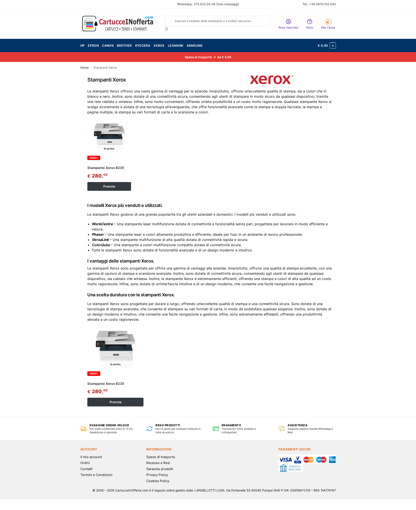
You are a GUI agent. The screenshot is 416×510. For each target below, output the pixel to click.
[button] (327, 45)
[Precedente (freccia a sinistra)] (1, 508)
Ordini (85, 463)
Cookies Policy (157, 481)
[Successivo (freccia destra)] (5, 508)
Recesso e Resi (158, 463)
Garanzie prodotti (159, 469)
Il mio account (91, 457)
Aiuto (309, 27)
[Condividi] (5, 503)
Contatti (86, 469)
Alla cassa (328, 27)
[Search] (166, 29)
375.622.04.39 (204, 4)
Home (84, 67)
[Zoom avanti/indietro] (12, 503)
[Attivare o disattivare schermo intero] (8, 503)
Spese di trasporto (160, 457)
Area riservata (288, 27)
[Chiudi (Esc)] (1, 503)
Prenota (109, 186)
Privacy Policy (157, 475)
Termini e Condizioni (96, 475)
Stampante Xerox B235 (105, 168)
